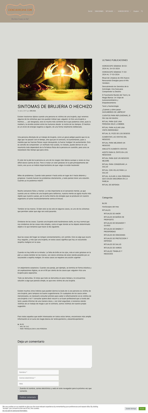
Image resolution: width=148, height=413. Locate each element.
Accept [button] (142, 408)
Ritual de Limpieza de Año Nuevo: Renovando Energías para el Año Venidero (116, 80)
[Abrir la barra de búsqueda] (142, 11)
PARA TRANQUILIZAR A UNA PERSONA (33, 329)
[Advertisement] (74, 38)
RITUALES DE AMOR (112, 214)
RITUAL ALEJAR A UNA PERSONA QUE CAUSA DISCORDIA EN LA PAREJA (116, 178)
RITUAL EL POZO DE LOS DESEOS (116, 133)
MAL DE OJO (24, 326)
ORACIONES (99, 11)
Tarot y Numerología (110, 106)
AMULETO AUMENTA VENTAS (114, 149)
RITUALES (109, 11)
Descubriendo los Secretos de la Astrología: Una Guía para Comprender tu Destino (115, 89)
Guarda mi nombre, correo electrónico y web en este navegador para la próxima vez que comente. (56, 389)
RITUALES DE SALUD (112, 244)
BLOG (90, 11)
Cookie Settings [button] (131, 408)
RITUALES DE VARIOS (113, 248)
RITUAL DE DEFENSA (110, 185)
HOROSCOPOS (123, 11)
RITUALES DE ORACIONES (114, 235)
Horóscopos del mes (110, 207)
